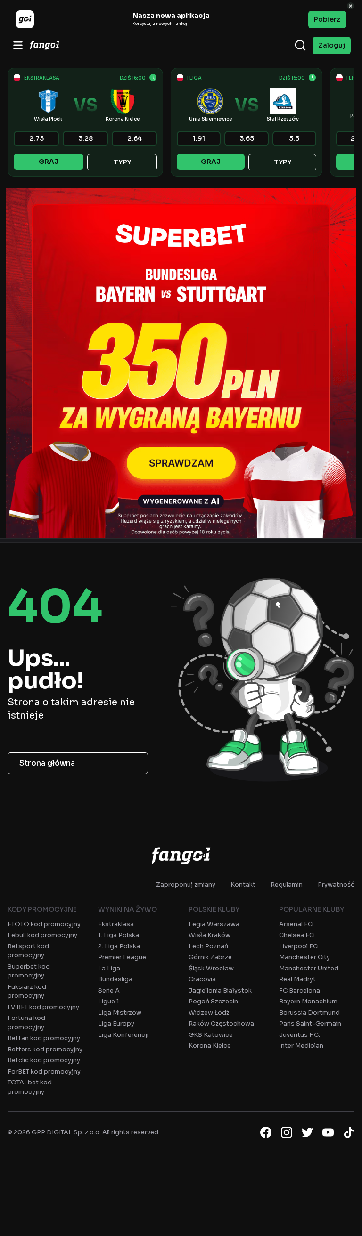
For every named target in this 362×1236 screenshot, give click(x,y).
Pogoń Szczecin (213, 1001)
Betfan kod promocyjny (44, 1038)
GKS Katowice (211, 1035)
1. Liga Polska (118, 935)
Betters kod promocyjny (45, 1049)
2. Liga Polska (119, 946)
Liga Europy (116, 1023)
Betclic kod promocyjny (44, 1060)
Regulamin (287, 885)
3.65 (246, 138)
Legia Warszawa (214, 924)
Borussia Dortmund (309, 1013)
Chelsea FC (296, 935)
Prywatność (336, 885)
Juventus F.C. (299, 1035)
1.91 (199, 138)
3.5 (294, 138)
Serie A (109, 990)
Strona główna (47, 763)
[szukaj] (300, 45)
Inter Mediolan (301, 1046)
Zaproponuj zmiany (185, 885)
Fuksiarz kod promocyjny (27, 991)
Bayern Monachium (308, 1001)
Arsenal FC (296, 924)
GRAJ (48, 161)
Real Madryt (297, 979)
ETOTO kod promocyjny (44, 924)
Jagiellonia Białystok (220, 990)
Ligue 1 (108, 1001)
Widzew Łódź (209, 1013)
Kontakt (242, 885)
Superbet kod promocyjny (29, 971)
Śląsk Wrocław (211, 968)
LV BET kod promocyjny (43, 1007)
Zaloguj (331, 45)
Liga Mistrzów (119, 1013)
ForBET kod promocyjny (44, 1071)
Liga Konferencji (123, 1035)
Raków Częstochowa (221, 1023)
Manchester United (308, 968)
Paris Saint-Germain (310, 1023)
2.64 (134, 138)
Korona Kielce (210, 1046)
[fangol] (181, 855)
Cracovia (202, 979)
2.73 (36, 138)
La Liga (109, 968)
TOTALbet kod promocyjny (30, 1087)
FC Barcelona (299, 990)
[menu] (18, 45)
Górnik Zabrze (210, 957)
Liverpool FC (298, 946)
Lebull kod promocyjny (42, 935)
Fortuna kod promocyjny (26, 1022)
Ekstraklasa (116, 924)
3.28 (85, 138)
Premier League (122, 957)
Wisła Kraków (209, 935)
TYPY (122, 162)
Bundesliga (115, 979)
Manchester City (304, 957)
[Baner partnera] (181, 363)
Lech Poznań (208, 946)
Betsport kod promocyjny (28, 951)
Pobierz (327, 19)
